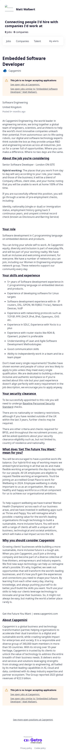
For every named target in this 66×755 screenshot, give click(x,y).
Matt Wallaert (25, 9)
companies (22, 41)
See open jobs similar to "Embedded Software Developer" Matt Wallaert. (34, 90)
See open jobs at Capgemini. (25, 84)
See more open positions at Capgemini (33, 719)
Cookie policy (40, 748)
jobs (8, 41)
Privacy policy (26, 748)
